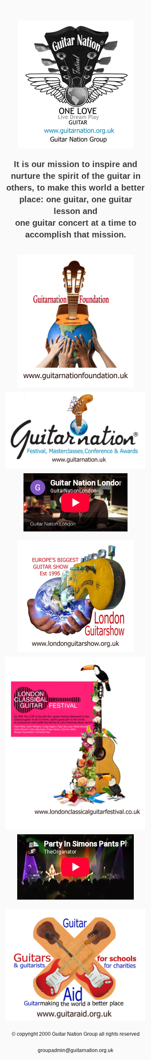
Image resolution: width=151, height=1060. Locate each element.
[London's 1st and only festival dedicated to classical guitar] (75, 743)
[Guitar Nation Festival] (75, 430)
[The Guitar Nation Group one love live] (75, 85)
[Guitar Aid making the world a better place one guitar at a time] (75, 965)
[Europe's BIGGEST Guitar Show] (75, 596)
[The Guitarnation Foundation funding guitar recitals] (75, 321)
